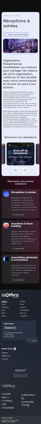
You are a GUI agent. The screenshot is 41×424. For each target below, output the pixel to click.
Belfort (23, 313)
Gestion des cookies (8, 421)
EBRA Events (7, 15)
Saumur (23, 307)
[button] (17, 170)
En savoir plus (20, 162)
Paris (22, 304)
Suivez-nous (7, 349)
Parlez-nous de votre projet (17, 34)
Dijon (4, 304)
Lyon (3, 310)
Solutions (16, 15)
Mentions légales (7, 418)
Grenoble (5, 307)
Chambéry (23, 316)
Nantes (22, 301)
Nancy (4, 316)
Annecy (4, 301)
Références (6, 356)
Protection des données (10, 420)
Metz (3, 313)
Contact (34, 341)
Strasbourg (24, 310)
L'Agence (5, 353)
